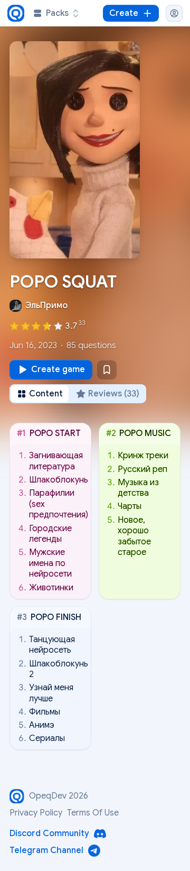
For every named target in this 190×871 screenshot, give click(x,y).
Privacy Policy (36, 813)
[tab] (40, 393)
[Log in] (174, 13)
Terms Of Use (93, 813)
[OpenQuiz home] (15, 13)
